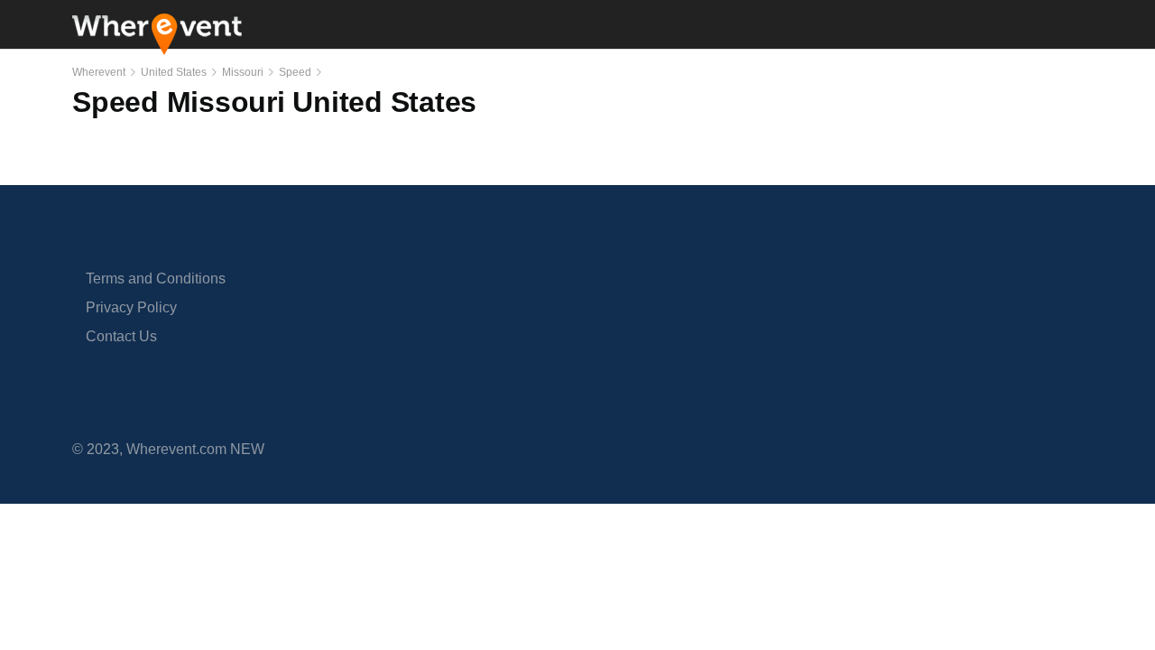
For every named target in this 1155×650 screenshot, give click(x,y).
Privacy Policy (131, 307)
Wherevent (98, 72)
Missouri (242, 72)
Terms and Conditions (156, 278)
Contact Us (121, 336)
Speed (295, 72)
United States (174, 72)
